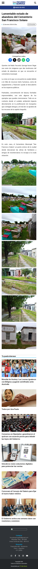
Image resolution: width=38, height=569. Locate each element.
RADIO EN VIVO (20, 7)
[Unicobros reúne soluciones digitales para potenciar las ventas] (19, 453)
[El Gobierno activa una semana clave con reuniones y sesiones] (19, 507)
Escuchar (32, 24)
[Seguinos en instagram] (23, 555)
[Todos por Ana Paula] (19, 398)
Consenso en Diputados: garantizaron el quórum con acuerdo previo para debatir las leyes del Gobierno (18, 436)
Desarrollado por (19, 566)
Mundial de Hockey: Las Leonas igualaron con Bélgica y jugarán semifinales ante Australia (19, 381)
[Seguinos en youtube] (27, 555)
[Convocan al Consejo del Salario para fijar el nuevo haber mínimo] (19, 480)
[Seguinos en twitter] (19, 555)
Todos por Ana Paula (10, 409)
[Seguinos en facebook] (15, 555)
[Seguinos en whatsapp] (11, 555)
